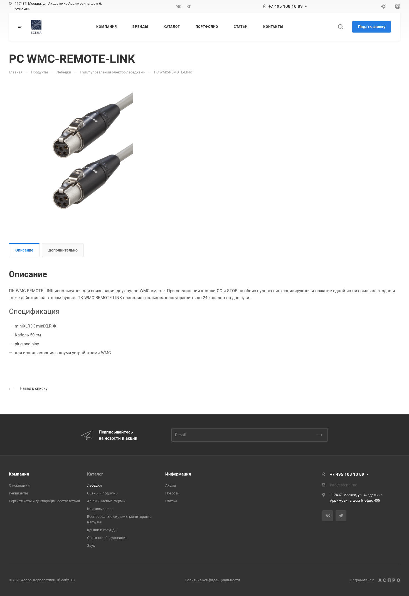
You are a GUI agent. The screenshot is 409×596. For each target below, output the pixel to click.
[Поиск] (340, 26)
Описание (24, 250)
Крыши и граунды (102, 530)
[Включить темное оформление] (383, 6)
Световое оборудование (107, 538)
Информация (178, 474)
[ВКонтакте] (178, 6)
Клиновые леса (100, 509)
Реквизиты (18, 493)
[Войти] (397, 6)
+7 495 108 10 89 (285, 6)
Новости (172, 493)
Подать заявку (371, 26)
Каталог (95, 474)
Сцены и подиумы (102, 493)
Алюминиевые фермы (106, 501)
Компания (19, 474)
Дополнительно (63, 250)
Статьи (171, 501)
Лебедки (94, 485)
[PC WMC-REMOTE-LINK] (89, 150)
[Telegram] (188, 6)
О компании (19, 485)
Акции (170, 485)
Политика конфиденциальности (212, 580)
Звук (91, 545)
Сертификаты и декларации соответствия (44, 501)
